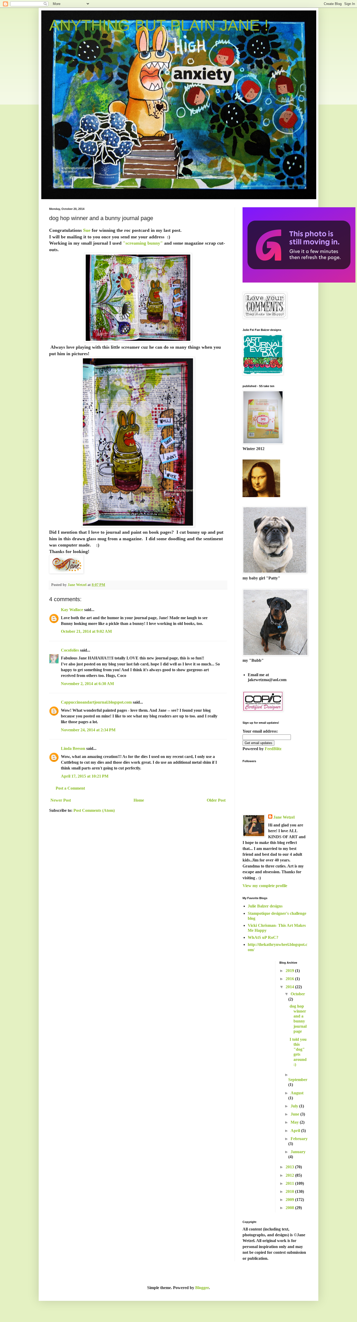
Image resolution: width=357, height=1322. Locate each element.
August (297, 1093)
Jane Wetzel (284, 817)
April (296, 1130)
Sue (86, 230)
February (299, 1138)
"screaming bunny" (142, 243)
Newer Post (60, 800)
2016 (290, 978)
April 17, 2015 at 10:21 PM (84, 776)
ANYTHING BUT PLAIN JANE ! (159, 25)
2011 (290, 1183)
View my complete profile (265, 885)
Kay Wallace (72, 609)
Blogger (202, 1287)
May (295, 1122)
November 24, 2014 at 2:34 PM (88, 730)
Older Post (216, 800)
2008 (290, 1207)
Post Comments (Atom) (94, 810)
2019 (290, 970)
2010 (290, 1191)
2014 (290, 987)
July (295, 1106)
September (297, 1079)
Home (139, 800)
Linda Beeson (73, 748)
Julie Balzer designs (265, 906)
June (295, 1114)
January (298, 1151)
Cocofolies (70, 650)
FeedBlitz (273, 748)
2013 (290, 1167)
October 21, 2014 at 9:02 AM (86, 631)
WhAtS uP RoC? (263, 937)
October (298, 994)
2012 (290, 1175)
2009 (290, 1199)
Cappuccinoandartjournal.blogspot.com (96, 702)
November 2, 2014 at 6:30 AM (87, 683)
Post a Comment (70, 788)
